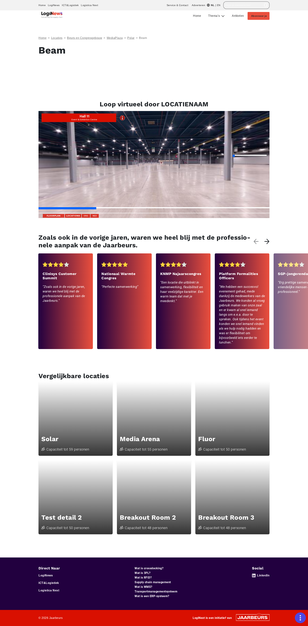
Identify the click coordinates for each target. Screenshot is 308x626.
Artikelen (238, 15)
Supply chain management (153, 582)
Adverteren (198, 5)
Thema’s (214, 15)
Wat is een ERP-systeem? (152, 596)
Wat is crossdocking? (149, 568)
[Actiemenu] (300, 617)
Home (42, 5)
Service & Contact (177, 5)
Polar (131, 37)
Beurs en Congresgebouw (84, 37)
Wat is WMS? (143, 587)
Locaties (57, 37)
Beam (143, 37)
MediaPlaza (115, 37)
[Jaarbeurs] (253, 617)
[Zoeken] (266, 5)
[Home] (51, 15)
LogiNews (54, 5)
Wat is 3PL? (143, 573)
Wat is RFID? (143, 577)
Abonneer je (259, 15)
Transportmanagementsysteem (156, 591)
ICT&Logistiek (70, 5)
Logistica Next (89, 5)
